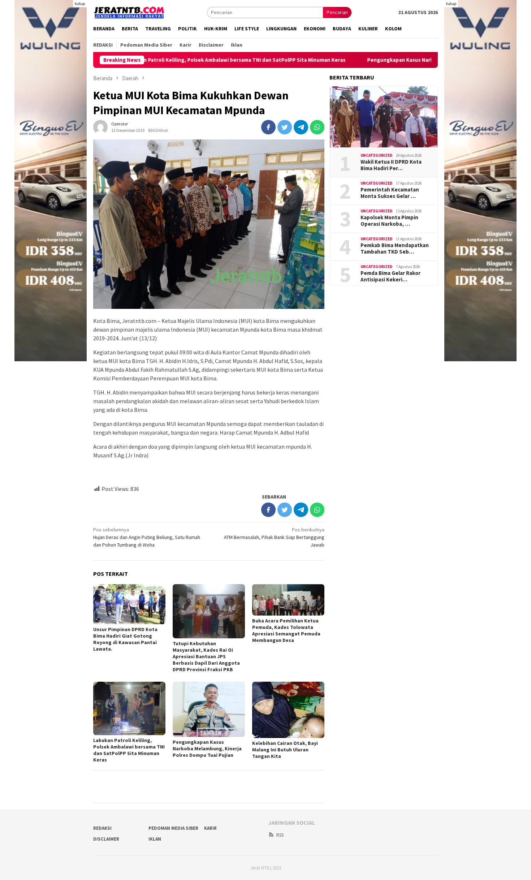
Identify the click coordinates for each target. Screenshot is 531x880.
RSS (280, 835)
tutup (80, 3)
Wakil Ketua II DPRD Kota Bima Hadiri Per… (391, 165)
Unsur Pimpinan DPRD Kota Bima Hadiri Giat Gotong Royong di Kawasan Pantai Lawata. (125, 639)
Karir (210, 828)
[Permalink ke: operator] (100, 126)
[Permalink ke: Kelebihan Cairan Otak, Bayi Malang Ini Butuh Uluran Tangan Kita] (288, 710)
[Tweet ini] (284, 127)
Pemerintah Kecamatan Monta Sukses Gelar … (390, 192)
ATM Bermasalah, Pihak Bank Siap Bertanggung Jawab (274, 537)
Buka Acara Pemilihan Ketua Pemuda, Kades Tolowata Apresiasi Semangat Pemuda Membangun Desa (286, 630)
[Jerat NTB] (129, 11)
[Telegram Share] (301, 127)
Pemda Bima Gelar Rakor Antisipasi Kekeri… (390, 276)
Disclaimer (106, 839)
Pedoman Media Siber (173, 828)
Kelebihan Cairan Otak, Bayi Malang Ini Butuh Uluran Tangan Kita (285, 749)
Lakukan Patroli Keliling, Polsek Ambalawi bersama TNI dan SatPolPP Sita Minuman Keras (200, 60)
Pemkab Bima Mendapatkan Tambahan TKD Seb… (395, 248)
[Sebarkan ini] (268, 127)
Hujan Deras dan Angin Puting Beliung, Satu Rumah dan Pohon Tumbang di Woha (146, 537)
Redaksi (102, 828)
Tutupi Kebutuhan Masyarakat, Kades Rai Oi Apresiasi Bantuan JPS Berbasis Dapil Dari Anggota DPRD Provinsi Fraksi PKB (206, 656)
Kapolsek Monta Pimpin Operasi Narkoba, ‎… (389, 220)
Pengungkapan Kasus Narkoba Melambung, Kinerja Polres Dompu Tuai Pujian (427, 60)
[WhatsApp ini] (317, 127)
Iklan (154, 839)
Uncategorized (376, 155)
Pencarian (337, 12)
